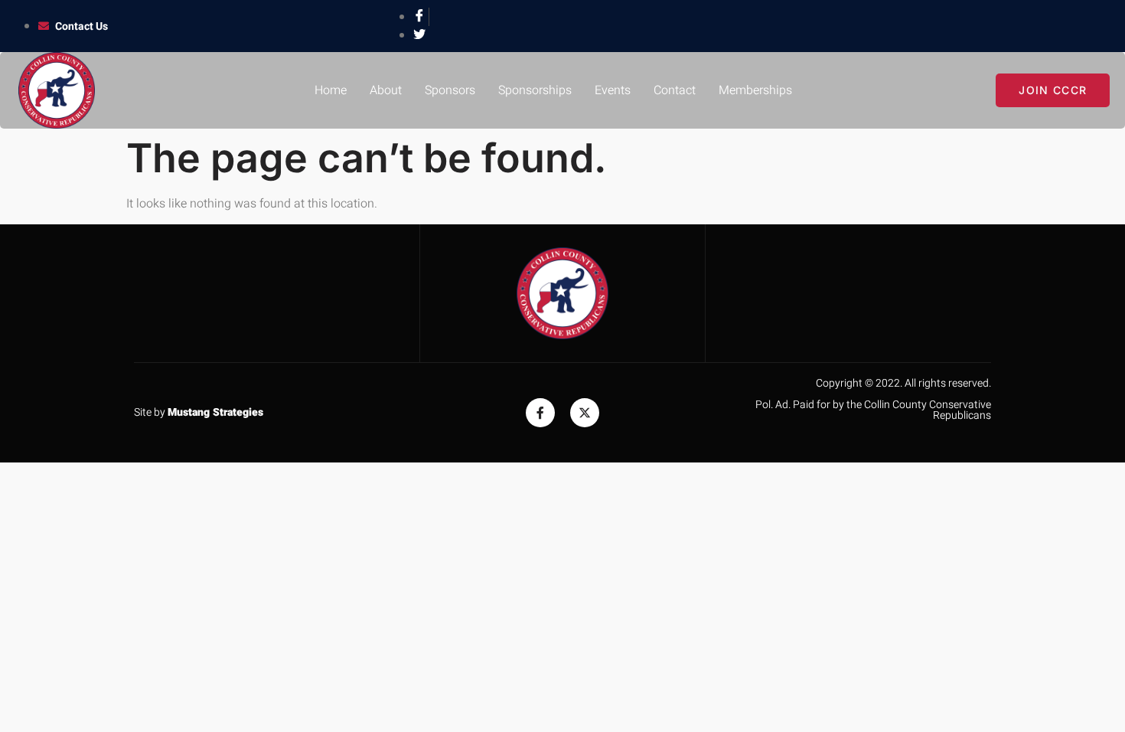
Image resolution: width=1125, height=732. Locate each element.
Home (331, 90)
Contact (675, 90)
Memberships (755, 90)
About (386, 90)
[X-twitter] (584, 412)
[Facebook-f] (540, 412)
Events (613, 90)
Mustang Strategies (215, 412)
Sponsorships (535, 90)
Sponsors (450, 90)
